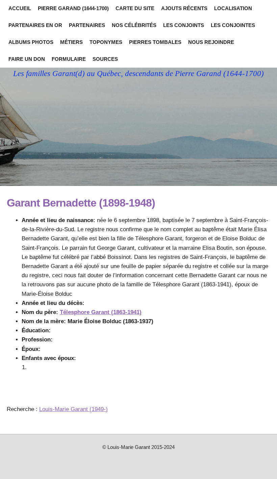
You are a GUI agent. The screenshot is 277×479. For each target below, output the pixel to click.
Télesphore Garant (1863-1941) (101, 312)
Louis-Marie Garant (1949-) (73, 409)
